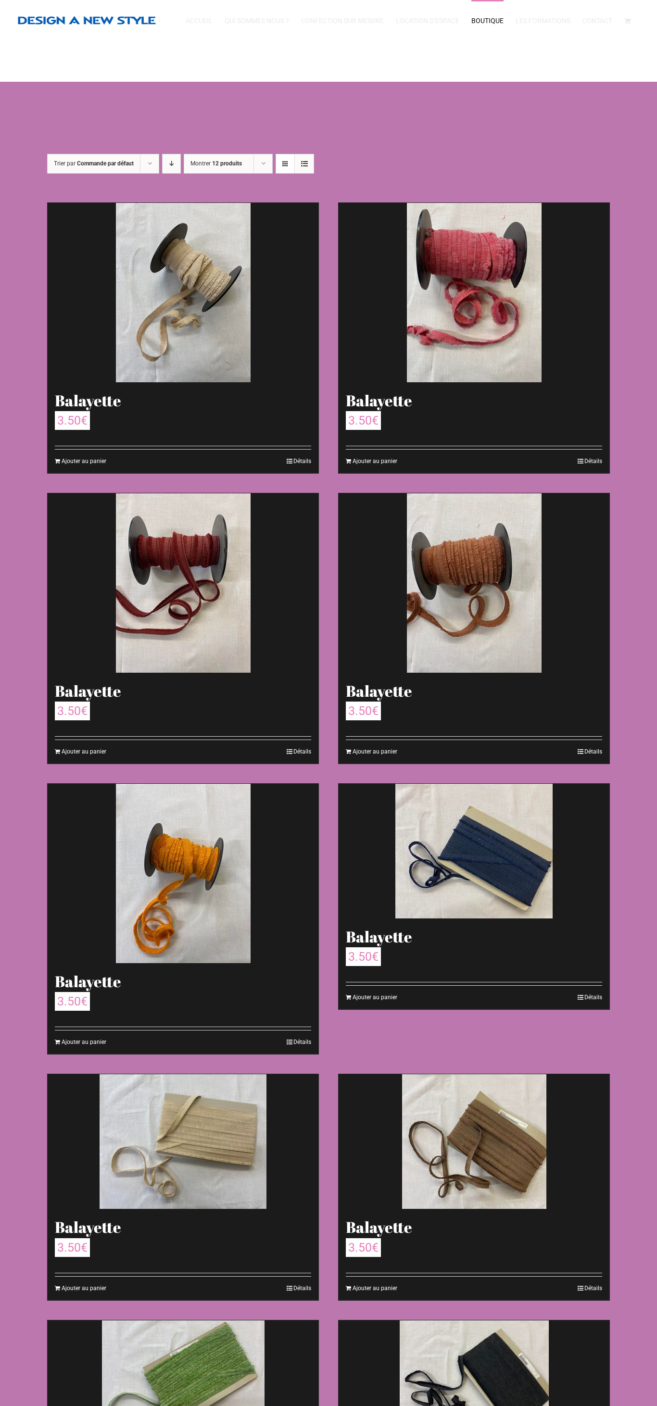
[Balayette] (183, 292)
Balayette (88, 400)
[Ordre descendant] (171, 164)
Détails (302, 461)
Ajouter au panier (84, 461)
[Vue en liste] (304, 163)
